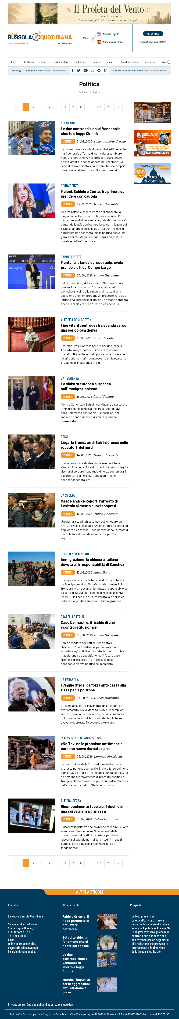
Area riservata (128, 61)
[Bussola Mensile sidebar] (152, 143)
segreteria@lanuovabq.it (23, 948)
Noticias (113, 42)
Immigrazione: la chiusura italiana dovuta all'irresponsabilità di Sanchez (92, 562)
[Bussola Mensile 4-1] (152, 112)
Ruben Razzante (106, 204)
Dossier (97, 61)
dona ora (153, 34)
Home (14, 61)
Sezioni (42, 61)
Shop (110, 61)
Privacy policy (16, 1004)
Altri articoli (89, 892)
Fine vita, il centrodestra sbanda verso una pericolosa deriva (93, 327)
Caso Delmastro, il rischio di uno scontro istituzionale (88, 624)
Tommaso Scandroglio (110, 141)
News (111, 34)
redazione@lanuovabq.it (23, 944)
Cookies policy (35, 1004)
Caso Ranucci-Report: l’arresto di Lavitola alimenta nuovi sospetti (89, 503)
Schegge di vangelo (23, 70)
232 (99, 107)
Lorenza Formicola (108, 756)
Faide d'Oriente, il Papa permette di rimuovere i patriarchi (75, 922)
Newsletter (153, 42)
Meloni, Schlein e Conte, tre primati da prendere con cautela (92, 193)
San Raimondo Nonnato (127, 70)
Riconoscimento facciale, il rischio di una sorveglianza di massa (92, 809)
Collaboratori (61, 61)
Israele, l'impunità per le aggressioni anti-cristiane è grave (76, 985)
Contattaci (150, 61)
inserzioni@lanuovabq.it (22, 951)
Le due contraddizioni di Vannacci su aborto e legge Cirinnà (75, 962)
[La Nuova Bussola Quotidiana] (40, 38)
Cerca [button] (164, 61)
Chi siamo (28, 61)
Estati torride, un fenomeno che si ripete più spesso (75, 941)
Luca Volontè (104, 338)
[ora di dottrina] (152, 173)
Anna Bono (102, 572)
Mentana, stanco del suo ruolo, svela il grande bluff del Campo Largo (93, 264)
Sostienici (79, 61)
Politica (97, 92)
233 (109, 107)
